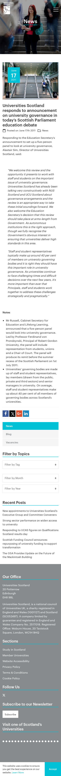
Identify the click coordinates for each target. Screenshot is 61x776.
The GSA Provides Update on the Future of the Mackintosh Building (28, 555)
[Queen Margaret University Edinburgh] (36, 744)
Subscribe (10, 714)
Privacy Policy (11, 666)
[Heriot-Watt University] (27, 744)
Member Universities (16, 655)
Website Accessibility (16, 661)
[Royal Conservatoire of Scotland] (42, 744)
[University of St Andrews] (48, 744)
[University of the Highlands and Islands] (30, 744)
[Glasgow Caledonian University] (21, 744)
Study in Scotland (14, 649)
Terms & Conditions (15, 672)
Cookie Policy (11, 678)
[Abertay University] (3, 744)
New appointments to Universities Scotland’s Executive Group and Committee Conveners (30, 512)
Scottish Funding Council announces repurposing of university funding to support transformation (30, 543)
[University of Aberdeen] (6, 744)
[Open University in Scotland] (33, 744)
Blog (9, 434)
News (45, 130)
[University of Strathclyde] (54, 744)
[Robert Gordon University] (39, 744)
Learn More (18, 772)
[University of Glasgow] (18, 744)
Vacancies (12, 442)
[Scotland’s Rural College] (45, 744)
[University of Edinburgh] (12, 744)
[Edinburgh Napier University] (15, 744)
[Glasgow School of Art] (24, 744)
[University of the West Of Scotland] (57, 744)
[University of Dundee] (9, 744)
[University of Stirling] (51, 744)
